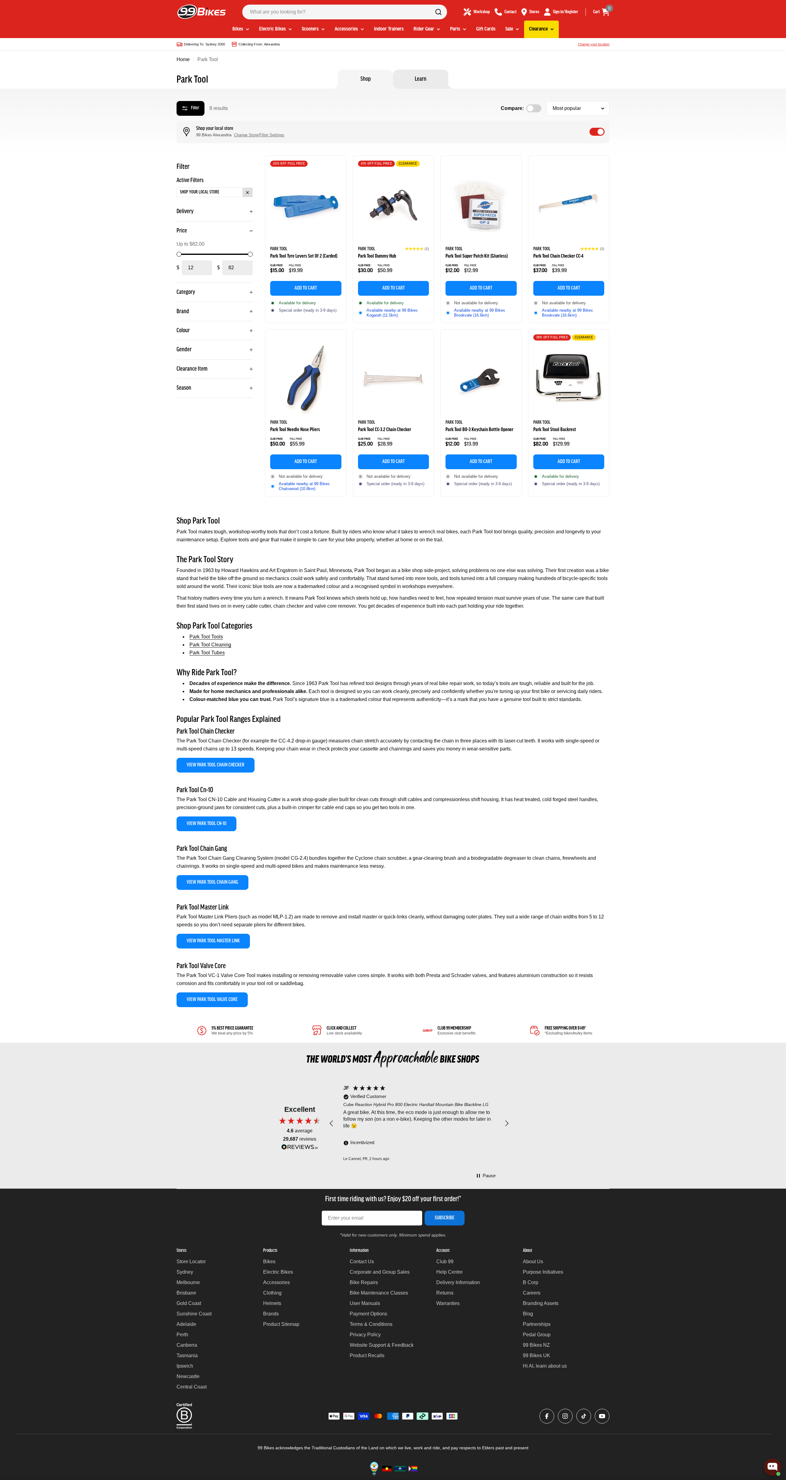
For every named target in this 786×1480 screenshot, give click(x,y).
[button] (417, 248)
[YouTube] (602, 1416)
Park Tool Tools (206, 636)
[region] (419, 1123)
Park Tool (278, 249)
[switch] (597, 132)
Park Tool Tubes (207, 652)
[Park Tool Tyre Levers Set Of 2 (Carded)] (305, 204)
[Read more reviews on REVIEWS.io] (299, 1148)
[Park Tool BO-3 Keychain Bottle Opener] (481, 378)
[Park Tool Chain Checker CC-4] (569, 204)
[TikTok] (583, 1416)
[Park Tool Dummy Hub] (393, 204)
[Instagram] (565, 1416)
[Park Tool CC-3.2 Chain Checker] (393, 378)
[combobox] (344, 12)
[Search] (438, 12)
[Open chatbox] (772, 1467)
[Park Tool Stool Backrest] (569, 378)
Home (183, 59)
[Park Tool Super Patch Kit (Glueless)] (481, 204)
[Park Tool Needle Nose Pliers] (305, 378)
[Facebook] (546, 1416)
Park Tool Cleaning (210, 644)
